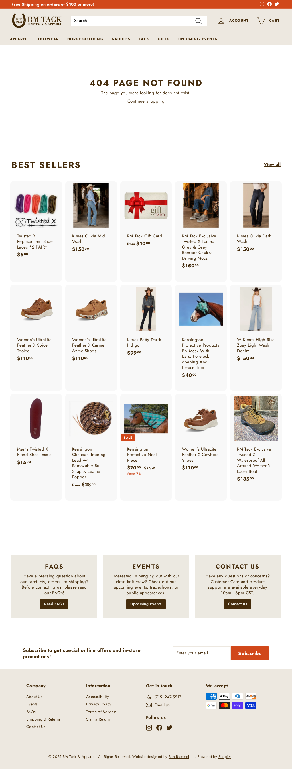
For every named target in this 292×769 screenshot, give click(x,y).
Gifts (164, 39)
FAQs (31, 712)
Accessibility (97, 696)
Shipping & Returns (43, 719)
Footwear (47, 39)
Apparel (18, 39)
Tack (144, 39)
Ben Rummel (179, 756)
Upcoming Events (198, 39)
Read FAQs (54, 604)
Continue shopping (146, 101)
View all (272, 165)
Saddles (121, 39)
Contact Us (237, 604)
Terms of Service (101, 712)
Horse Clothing (85, 39)
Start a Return (98, 719)
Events (31, 704)
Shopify (224, 756)
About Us (34, 696)
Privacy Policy (98, 704)
